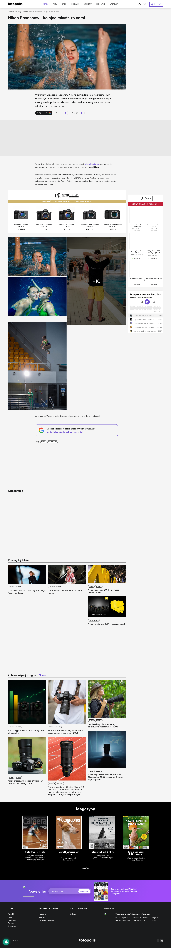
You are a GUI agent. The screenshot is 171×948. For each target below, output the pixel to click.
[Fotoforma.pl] (67, 196)
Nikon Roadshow (92, 164)
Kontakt (11, 914)
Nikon (43, 441)
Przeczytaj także (18, 560)
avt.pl (154, 920)
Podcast (157, 4)
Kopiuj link (75, 113)
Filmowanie (100, 4)
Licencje (42, 917)
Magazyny (114, 4)
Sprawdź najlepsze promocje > (145, 204)
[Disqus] (67, 525)
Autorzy (11, 923)
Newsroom (12, 920)
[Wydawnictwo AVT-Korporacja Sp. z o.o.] (108, 918)
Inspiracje (75, 4)
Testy (55, 4)
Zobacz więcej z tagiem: (27, 675)
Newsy (45, 4)
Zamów (85, 868)
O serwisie (12, 926)
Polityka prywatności (46, 920)
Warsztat (88, 4)
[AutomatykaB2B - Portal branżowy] (87, 941)
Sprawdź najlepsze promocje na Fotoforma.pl (67, 201)
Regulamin (43, 914)
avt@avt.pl (156, 918)
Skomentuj (59, 113)
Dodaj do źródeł (42, 113)
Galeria (73, 914)
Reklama (11, 917)
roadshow (52, 441)
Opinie (64, 4)
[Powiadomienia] (6, 942)
